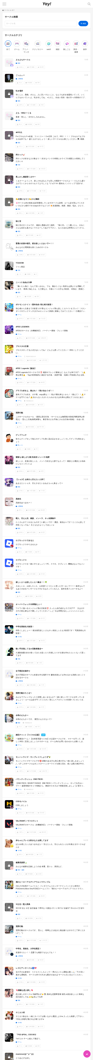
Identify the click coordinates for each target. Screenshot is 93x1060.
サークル (7, 10)
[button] (4, 4)
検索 (84, 23)
